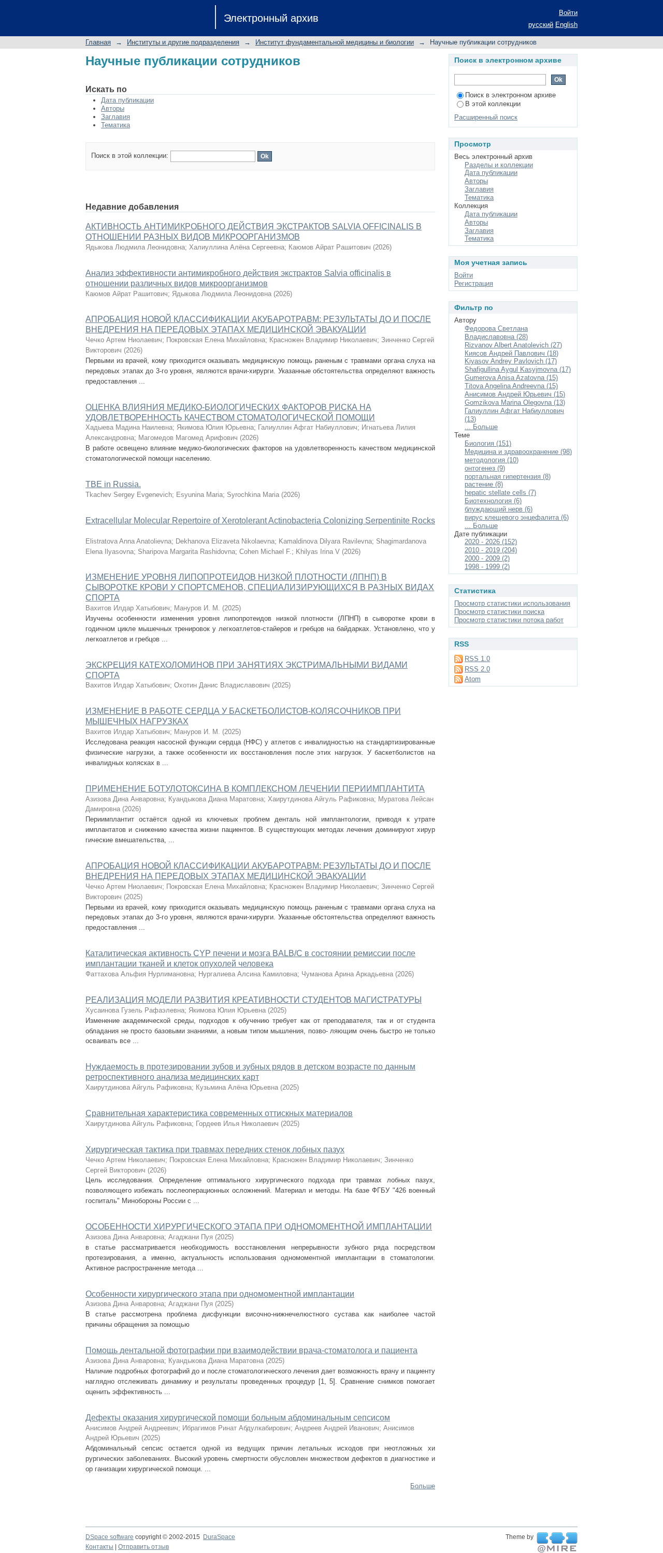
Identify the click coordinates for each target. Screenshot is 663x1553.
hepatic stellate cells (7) (500, 492)
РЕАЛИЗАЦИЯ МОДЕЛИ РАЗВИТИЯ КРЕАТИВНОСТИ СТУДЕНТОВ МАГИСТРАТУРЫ (253, 999)
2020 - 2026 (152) (491, 542)
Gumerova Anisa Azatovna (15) (511, 378)
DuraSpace (219, 1537)
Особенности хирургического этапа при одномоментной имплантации (219, 1294)
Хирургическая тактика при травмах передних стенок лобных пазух (214, 1149)
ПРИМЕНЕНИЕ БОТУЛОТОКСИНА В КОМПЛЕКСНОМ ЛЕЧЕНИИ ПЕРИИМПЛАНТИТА (255, 788)
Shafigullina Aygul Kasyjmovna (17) (518, 369)
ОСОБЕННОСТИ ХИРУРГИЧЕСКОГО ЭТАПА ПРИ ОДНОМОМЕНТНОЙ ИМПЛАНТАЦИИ (258, 1226)
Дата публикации (127, 100)
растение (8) (484, 484)
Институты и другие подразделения (183, 42)
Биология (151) (488, 443)
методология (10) (491, 460)
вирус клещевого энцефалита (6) (517, 517)
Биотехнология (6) (493, 501)
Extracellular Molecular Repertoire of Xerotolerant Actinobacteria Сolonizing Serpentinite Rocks (260, 520)
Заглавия (115, 117)
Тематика (115, 125)
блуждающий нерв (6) (498, 509)
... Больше (481, 427)
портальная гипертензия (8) (508, 476)
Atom (473, 679)
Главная (98, 42)
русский (540, 24)
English (566, 24)
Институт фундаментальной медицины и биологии (334, 42)
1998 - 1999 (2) (487, 566)
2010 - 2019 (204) (491, 550)
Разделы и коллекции (499, 165)
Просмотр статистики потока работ (509, 620)
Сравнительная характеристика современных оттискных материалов (219, 1113)
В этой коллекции (493, 104)
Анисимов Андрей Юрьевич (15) (515, 394)
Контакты (99, 1546)
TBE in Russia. (113, 484)
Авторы (112, 108)
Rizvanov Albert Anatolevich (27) (513, 345)
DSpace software (109, 1537)
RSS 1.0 (477, 659)
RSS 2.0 (477, 669)
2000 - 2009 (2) (487, 558)
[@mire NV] (557, 1542)
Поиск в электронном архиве (510, 95)
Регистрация (473, 283)
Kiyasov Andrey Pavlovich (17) (511, 361)
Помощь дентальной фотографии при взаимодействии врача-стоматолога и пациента (251, 1350)
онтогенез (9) (485, 468)
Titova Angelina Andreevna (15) (511, 386)
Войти (568, 13)
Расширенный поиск (485, 117)
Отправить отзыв (143, 1546)
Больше (422, 1486)
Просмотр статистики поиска (499, 612)
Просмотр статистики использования (512, 603)
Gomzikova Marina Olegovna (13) (515, 402)
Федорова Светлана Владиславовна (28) (496, 333)
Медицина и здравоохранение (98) (518, 452)
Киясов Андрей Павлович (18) (511, 353)
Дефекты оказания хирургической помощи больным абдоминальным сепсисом (237, 1417)
